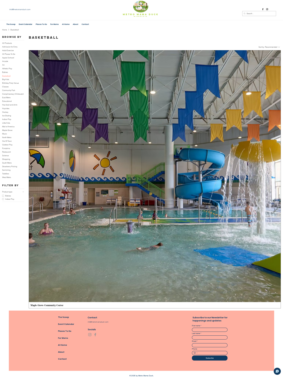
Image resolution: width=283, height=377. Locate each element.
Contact (62, 359)
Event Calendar (66, 324)
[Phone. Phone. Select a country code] (195, 353)
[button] (65, 24)
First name (196, 326)
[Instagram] (267, 9)
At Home (62, 345)
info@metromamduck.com (20, 9)
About (61, 352)
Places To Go (64, 331)
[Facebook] (263, 9)
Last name (196, 333)
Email (195, 341)
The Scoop (63, 317)
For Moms (63, 338)
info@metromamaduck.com (98, 322)
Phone (194, 349)
